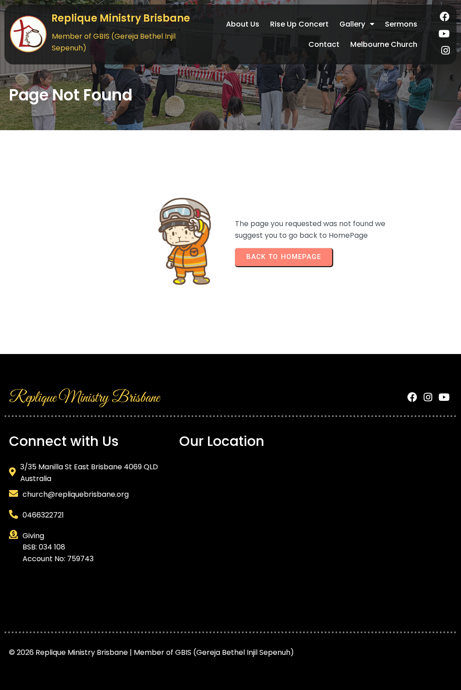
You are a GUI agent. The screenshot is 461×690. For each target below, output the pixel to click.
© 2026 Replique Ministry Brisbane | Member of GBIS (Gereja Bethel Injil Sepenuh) (151, 652)
